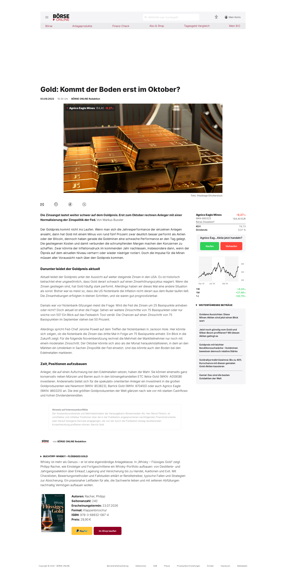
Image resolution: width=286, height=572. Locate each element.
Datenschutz (141, 566)
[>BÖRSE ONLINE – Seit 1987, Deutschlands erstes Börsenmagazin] (61, 17)
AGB (155, 566)
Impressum (225, 566)
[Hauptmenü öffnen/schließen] (46, 17)
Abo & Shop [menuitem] (156, 25)
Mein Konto (235, 17)
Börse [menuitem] (48, 26)
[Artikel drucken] (56, 204)
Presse (167, 566)
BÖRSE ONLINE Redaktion (71, 441)
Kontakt (210, 566)
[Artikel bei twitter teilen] (84, 204)
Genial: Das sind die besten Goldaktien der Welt (214, 377)
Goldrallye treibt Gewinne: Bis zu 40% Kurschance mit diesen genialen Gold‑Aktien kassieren (220, 363)
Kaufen (210, 246)
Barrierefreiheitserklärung (117, 566)
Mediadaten (242, 566)
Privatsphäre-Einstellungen (188, 566)
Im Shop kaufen (107, 530)
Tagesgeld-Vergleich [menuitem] (197, 25)
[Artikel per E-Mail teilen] (42, 204)
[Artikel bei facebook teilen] (70, 204)
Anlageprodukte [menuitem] (82, 26)
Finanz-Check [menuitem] (120, 26)
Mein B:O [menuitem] (234, 25)
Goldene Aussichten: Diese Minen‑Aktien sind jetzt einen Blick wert (218, 317)
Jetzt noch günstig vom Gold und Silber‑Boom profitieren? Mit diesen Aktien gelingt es (219, 332)
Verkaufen (231, 246)
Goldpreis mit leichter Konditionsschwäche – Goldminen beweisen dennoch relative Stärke (218, 347)
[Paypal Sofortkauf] (82, 531)
